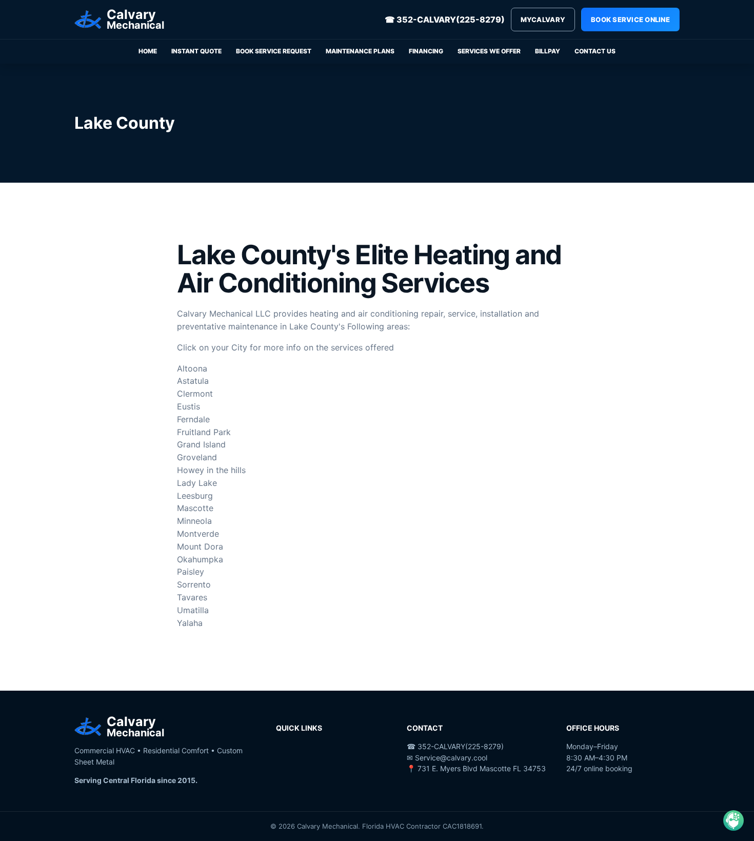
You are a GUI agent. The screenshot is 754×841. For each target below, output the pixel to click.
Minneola (194, 521)
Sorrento (194, 584)
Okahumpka (200, 559)
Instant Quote (196, 51)
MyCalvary (543, 19)
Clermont (195, 393)
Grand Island (201, 444)
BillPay (547, 51)
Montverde (198, 534)
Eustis (188, 406)
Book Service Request (273, 51)
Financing (426, 51)
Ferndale (193, 419)
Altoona (192, 368)
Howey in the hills (211, 470)
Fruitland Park (204, 432)
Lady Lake (197, 483)
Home (147, 51)
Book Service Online (630, 19)
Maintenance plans (360, 51)
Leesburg (195, 496)
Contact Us (595, 51)
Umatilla (193, 610)
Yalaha (190, 623)
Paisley (190, 571)
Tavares (192, 597)
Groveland (197, 457)
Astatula (193, 381)
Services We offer (489, 51)
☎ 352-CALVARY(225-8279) (445, 19)
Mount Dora (200, 546)
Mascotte (195, 508)
